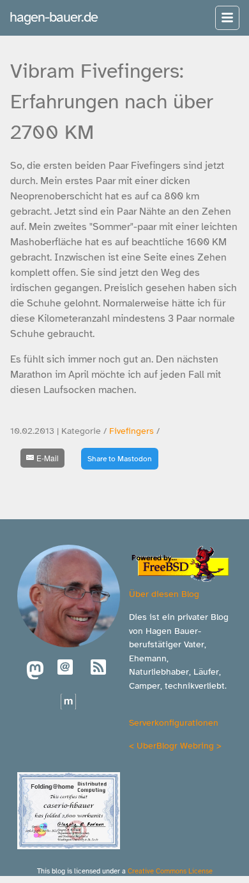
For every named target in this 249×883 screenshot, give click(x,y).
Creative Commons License (170, 870)
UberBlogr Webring (175, 745)
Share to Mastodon (119, 458)
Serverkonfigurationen (173, 722)
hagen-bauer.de (54, 16)
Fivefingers (131, 431)
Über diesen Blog (164, 593)
